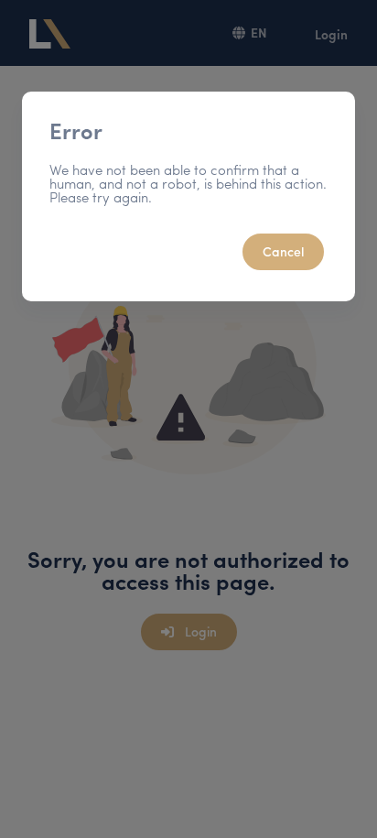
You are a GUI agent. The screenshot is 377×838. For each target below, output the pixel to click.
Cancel (283, 251)
